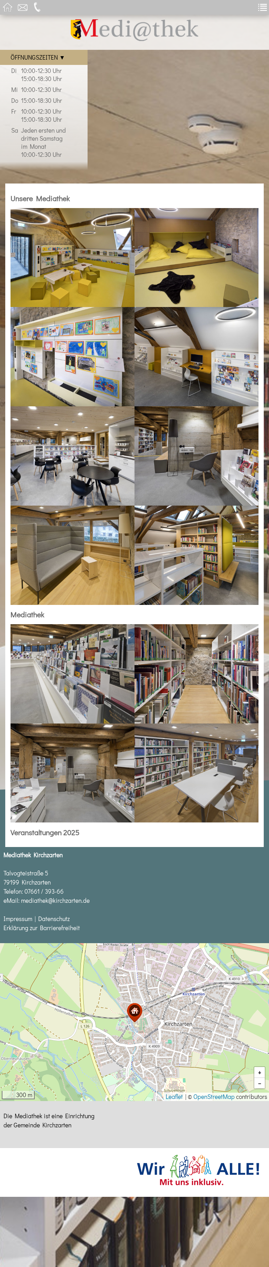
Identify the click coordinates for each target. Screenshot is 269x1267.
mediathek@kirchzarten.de (55, 900)
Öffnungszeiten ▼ (38, 57)
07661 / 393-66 (44, 891)
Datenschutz (54, 919)
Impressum (18, 919)
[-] (72, 257)
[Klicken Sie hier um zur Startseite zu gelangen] (134, 39)
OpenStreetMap (214, 1097)
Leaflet (174, 1097)
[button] (134, 1012)
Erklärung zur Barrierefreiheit (42, 928)
